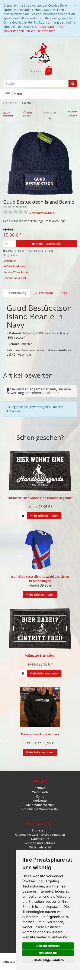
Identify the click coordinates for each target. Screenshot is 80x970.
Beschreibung (16, 293)
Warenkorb (40, 792)
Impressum (40, 830)
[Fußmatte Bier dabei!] (40, 628)
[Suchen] (72, 83)
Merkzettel (40, 801)
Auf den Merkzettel (14, 266)
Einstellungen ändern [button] (48, 960)
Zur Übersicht (8, 114)
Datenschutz (40, 839)
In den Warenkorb (48, 244)
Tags (63, 293)
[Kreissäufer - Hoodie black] (40, 707)
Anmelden (35, 71)
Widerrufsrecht (40, 847)
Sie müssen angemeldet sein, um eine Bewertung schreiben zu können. (39, 391)
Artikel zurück (27, 114)
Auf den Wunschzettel (16, 272)
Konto (40, 796)
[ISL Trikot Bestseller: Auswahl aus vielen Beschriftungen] (40, 549)
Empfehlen (9, 260)
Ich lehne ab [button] (48, 953)
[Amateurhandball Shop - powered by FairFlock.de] (40, 53)
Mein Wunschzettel (40, 805)
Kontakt (40, 788)
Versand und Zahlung (40, 843)
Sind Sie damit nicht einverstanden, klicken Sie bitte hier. (33, 29)
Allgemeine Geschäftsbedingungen (40, 835)
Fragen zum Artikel (14, 278)
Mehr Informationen (44, 516)
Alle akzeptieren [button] (48, 946)
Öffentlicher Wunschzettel (40, 809)
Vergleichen (10, 255)
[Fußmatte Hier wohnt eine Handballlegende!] (40, 470)
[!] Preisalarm (43, 293)
